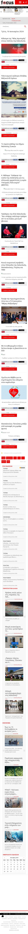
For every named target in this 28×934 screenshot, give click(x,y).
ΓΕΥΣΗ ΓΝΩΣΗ (22, 923)
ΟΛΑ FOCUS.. (13, 920)
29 (4, 871)
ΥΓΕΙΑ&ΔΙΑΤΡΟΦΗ (21, 918)
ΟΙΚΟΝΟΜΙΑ (6, 517)
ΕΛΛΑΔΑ (7, 164)
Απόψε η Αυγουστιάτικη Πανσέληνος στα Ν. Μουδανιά (13, 580)
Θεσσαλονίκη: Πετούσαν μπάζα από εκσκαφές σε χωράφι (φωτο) (14, 426)
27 (20, 869)
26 (17, 869)
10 (11, 864)
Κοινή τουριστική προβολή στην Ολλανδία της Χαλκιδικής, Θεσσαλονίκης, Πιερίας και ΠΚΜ (14, 266)
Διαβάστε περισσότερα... (9, 67)
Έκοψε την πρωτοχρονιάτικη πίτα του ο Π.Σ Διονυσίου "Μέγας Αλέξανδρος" (13, 301)
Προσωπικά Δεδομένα (14, 912)
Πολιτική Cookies (22, 912)
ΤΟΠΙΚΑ (7, 65)
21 (24, 867)
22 (4, 869)
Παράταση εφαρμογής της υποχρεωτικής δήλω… (13, 760)
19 (17, 867)
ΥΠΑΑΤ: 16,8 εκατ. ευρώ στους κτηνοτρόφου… (12, 792)
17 (11, 867)
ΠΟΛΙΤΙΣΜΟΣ (8, 133)
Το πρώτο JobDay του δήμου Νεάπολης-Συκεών (12, 145)
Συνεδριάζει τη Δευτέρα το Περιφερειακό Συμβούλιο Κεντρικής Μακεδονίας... (13, 569)
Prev (4, 617)
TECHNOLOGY (6, 926)
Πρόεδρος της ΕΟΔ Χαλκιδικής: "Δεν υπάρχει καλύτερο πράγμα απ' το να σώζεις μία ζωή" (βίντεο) (13, 217)
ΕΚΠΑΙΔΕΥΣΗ (18, 925)
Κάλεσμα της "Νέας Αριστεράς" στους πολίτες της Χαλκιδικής (13, 39)
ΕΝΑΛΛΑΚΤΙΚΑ (12, 925)
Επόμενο (4, 461)
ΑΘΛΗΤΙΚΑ (10, 918)
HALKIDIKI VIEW (13, 926)
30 (7, 871)
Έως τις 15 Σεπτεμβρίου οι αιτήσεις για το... (13, 520)
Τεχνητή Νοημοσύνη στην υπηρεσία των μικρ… (13, 825)
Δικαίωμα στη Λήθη (5, 912)
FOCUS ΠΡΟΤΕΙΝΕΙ (7, 922)
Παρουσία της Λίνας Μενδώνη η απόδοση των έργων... (12, 483)
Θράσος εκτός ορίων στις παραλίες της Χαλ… (13, 594)
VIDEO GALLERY (20, 926)
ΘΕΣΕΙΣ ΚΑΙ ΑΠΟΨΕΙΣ (5, 925)
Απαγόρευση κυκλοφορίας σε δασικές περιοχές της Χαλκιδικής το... (13, 495)
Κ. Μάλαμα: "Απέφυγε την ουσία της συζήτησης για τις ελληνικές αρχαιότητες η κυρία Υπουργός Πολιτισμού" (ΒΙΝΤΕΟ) (13, 180)
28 (24, 869)
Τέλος (8, 461)
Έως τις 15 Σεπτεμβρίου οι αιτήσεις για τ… (11, 729)
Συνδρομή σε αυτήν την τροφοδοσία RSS (12, 453)
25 (14, 869)
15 (4, 867)
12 (17, 864)
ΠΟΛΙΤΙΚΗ (8, 203)
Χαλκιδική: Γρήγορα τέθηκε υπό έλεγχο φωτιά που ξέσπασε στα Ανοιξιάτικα (7, 11)
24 (11, 869)
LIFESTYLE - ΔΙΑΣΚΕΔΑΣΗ (14, 923)
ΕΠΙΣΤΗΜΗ (24, 925)
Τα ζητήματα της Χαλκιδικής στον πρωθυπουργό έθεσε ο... (12, 556)
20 (20, 867)
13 (20, 864)
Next (25, 617)
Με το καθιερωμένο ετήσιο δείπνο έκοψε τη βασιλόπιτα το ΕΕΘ (14, 348)
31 (11, 871)
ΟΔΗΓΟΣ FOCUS (13, 928)
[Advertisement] (14, 892)
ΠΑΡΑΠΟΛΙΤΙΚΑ (14, 922)
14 (24, 864)
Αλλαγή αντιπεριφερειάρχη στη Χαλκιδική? (13, 693)
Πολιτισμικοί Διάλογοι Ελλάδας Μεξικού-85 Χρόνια (14, 77)
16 (7, 867)
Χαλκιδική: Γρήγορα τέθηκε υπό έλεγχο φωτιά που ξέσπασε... (12, 471)
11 (14, 864)
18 (14, 867)
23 (7, 869)
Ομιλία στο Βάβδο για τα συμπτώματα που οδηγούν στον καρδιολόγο (12, 379)
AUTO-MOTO (20, 922)
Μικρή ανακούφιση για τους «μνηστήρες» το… (14, 628)
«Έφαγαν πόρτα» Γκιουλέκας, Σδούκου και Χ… (13, 660)
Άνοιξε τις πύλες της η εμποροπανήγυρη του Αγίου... (11, 507)
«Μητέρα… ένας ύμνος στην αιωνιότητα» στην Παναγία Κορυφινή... (11, 545)
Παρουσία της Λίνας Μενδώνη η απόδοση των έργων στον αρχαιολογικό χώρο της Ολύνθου (20, 11)
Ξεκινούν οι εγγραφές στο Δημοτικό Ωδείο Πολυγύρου (13, 532)
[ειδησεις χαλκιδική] (2, 916)
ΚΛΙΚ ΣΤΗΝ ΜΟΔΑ (4, 923)
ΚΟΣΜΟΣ (19, 917)
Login (23, 2)
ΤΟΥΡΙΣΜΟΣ (8, 287)
